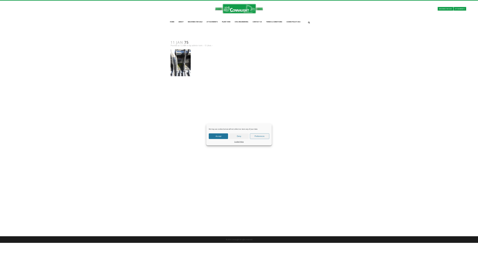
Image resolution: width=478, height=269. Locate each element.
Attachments (460, 9)
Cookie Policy (239, 142)
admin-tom (197, 45)
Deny (239, 136)
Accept (218, 136)
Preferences (260, 136)
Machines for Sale (445, 9)
